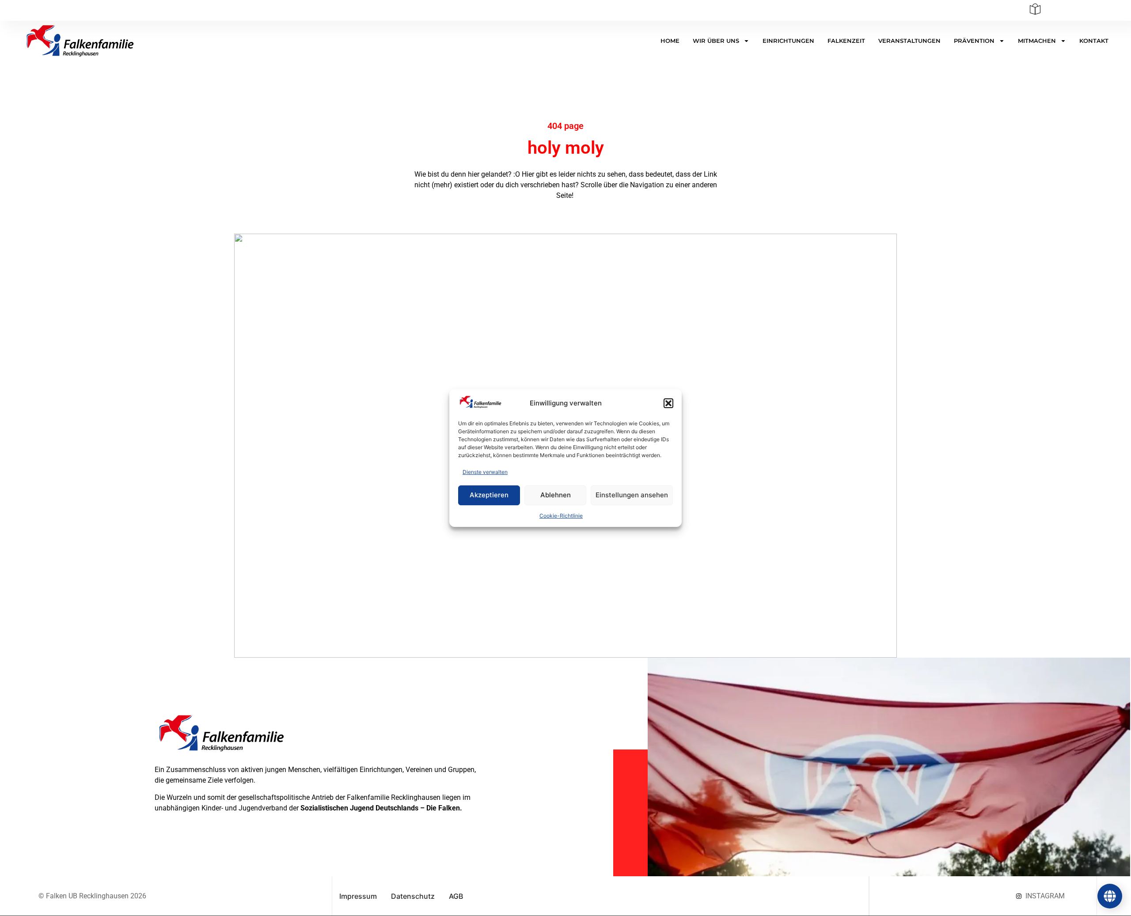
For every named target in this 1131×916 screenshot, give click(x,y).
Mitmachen (1037, 40)
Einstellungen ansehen (632, 495)
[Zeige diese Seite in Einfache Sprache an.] (1035, 12)
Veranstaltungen (909, 40)
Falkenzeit (846, 40)
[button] (668, 403)
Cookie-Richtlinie (561, 515)
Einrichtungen (788, 40)
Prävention (974, 40)
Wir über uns (716, 40)
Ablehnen (555, 495)
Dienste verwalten (485, 472)
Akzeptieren (489, 495)
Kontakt (1093, 40)
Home (669, 40)
